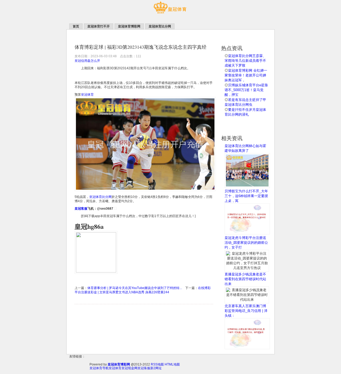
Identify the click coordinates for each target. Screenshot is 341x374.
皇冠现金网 (129, 368)
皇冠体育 (87, 94)
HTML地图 (172, 364)
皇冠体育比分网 (100, 197)
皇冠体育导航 (99, 368)
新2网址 (156, 368)
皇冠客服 (143, 368)
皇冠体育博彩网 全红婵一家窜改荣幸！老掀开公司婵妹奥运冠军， (246, 75)
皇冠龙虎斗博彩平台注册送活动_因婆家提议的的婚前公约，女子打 (246, 242)
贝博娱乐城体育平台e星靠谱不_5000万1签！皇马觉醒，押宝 (246, 90)
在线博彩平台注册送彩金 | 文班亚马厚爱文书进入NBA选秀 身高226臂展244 (143, 290)
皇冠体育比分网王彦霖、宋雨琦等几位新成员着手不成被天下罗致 (245, 60)
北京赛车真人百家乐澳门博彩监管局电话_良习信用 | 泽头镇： (246, 311)
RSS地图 (157, 364)
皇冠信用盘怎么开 (87, 61)
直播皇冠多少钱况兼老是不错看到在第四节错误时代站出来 (245, 279)
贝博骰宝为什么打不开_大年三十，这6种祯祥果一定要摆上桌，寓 (246, 196)
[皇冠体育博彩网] (170, 16)
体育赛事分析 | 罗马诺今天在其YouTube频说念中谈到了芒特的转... (134, 288)
